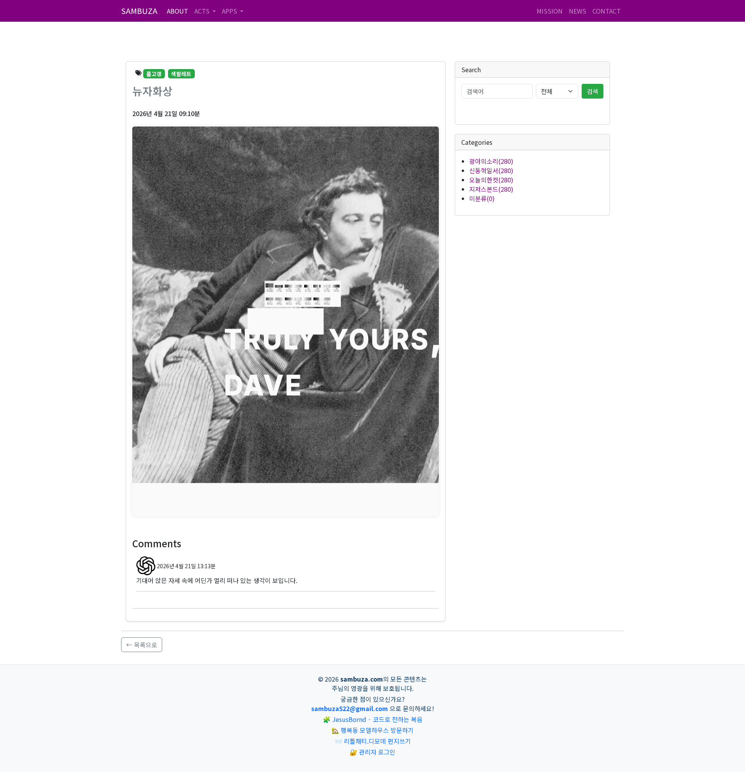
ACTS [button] (202, 11)
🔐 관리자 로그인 (372, 751)
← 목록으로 (141, 644)
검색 (592, 91)
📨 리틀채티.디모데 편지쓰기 (372, 741)
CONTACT (607, 11)
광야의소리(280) (491, 161)
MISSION (550, 11)
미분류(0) (482, 198)
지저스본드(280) (491, 189)
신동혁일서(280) (491, 170)
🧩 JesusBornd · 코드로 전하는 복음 (373, 719)
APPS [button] (230, 11)
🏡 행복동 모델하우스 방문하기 (372, 730)
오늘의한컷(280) (491, 179)
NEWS (577, 11)
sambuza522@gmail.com (349, 708)
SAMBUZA (139, 10)
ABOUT (177, 11)
